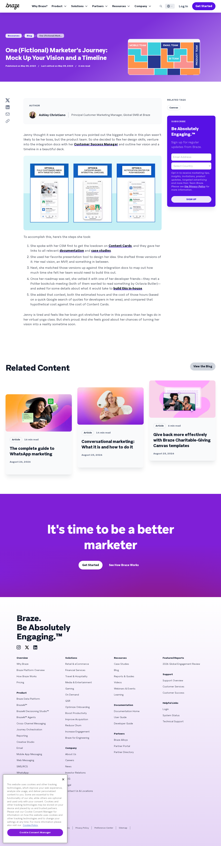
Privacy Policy (82, 827)
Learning (118, 694)
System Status (171, 715)
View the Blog (202, 366)
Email (20, 748)
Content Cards (120, 246)
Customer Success (173, 692)
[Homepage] (12, 6)
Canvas (173, 107)
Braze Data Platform (28, 698)
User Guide (120, 717)
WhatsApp (23, 772)
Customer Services (173, 686)
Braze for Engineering (77, 737)
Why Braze (22, 663)
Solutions (77, 6)
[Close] (63, 779)
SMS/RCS (22, 766)
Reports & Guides (124, 676)
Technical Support (173, 721)
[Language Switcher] (170, 6)
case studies (101, 251)
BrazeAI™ (22, 705)
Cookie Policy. (30, 825)
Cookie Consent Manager (35, 832)
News (68, 766)
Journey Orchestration (29, 729)
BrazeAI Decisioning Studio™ (33, 711)
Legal (68, 784)
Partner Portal (122, 746)
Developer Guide (123, 723)
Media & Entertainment (78, 682)
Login (166, 709)
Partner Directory (124, 752)
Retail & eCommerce (77, 663)
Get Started (203, 6)
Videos (118, 682)
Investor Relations (75, 772)
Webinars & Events (124, 688)
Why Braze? (39, 6)
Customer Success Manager (96, 144)
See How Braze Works (124, 565)
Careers (69, 760)
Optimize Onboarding (77, 707)
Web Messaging (25, 760)
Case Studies (121, 663)
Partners (98, 6)
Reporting (22, 735)
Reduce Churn (73, 725)
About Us (70, 754)
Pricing (20, 682)
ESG (67, 778)
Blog (29, 35)
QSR (67, 700)
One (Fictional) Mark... (50, 35)
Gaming (69, 688)
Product (57, 6)
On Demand (72, 694)
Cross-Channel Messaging (31, 723)
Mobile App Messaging (29, 754)
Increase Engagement (77, 731)
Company (140, 6)
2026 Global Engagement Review (181, 663)
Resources (119, 6)
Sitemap (123, 827)
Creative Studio (25, 741)
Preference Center (103, 827)
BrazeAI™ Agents (26, 717)
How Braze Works (27, 676)
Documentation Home (127, 711)
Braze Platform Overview (31, 670)
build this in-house (127, 288)
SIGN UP (191, 199)
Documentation (123, 705)
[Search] (161, 6)
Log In (183, 6)
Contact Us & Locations (79, 790)
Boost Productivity (76, 713)
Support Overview (173, 680)
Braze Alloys (121, 739)
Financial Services (75, 670)
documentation (72, 251)
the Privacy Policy (194, 186)
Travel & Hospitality (76, 676)
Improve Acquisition (76, 719)
